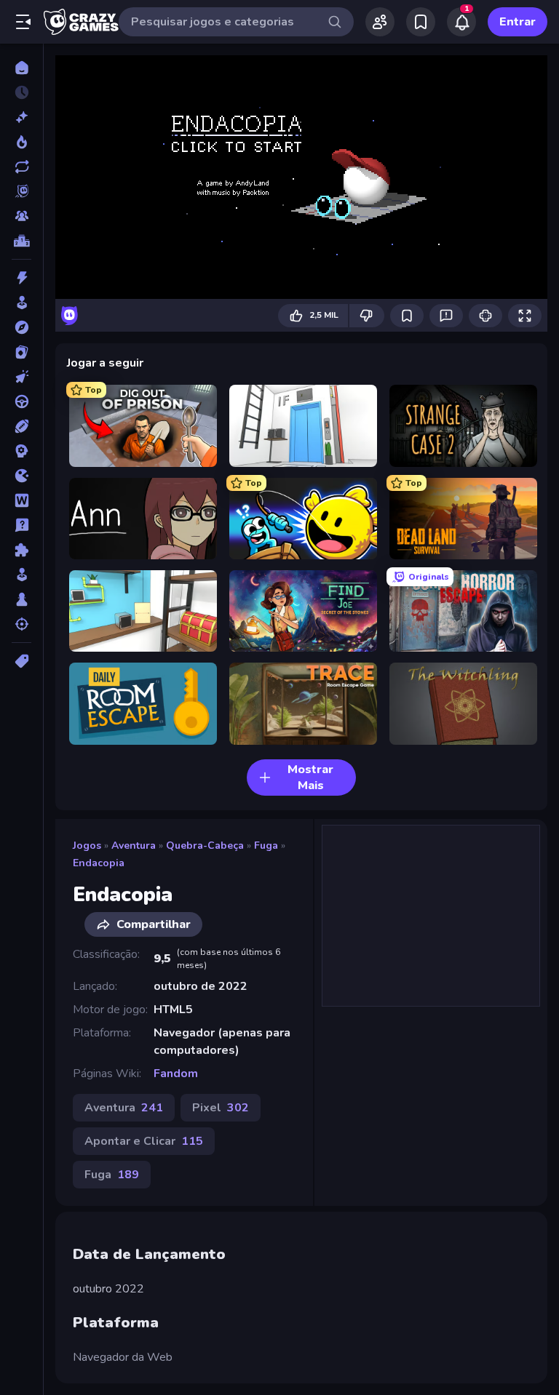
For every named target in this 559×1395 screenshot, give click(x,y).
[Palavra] (21, 500)
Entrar (517, 22)
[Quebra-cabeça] (21, 549)
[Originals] (21, 191)
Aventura (133, 845)
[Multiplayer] (21, 216)
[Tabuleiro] (21, 599)
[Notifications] (461, 21)
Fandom (176, 1074)
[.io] (21, 475)
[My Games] (420, 21)
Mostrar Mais (310, 778)
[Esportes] (21, 426)
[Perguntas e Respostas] (21, 525)
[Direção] (21, 401)
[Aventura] (21, 327)
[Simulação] (21, 574)
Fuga (266, 845)
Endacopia (98, 863)
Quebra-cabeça (205, 845)
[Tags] (21, 661)
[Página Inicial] (21, 67)
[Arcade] (21, 302)
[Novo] (21, 117)
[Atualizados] (21, 166)
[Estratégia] (21, 451)
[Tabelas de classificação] (21, 240)
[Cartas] (21, 352)
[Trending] (21, 141)
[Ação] (21, 277)
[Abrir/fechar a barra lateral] (23, 21)
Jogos (87, 845)
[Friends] (380, 21)
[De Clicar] (21, 376)
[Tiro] (21, 624)
